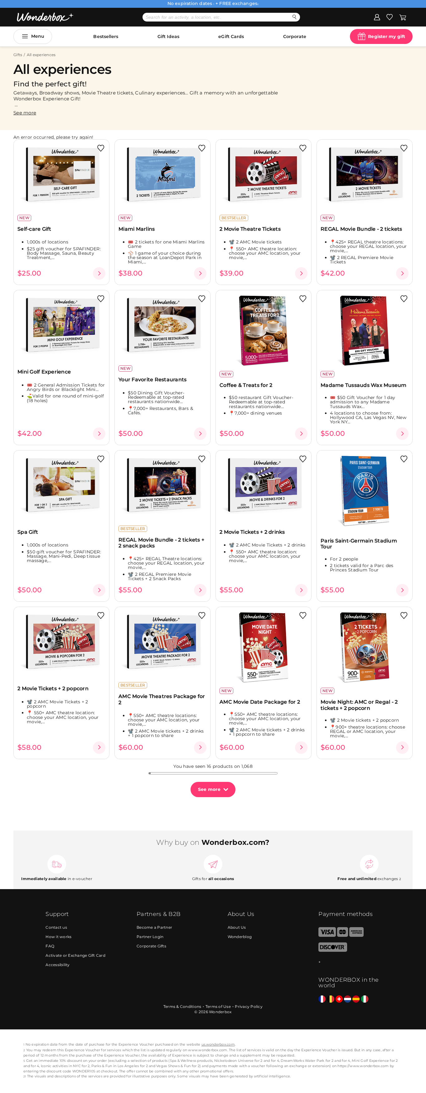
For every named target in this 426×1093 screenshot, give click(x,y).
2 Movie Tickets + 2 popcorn (53, 688)
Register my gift (386, 36)
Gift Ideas (168, 36)
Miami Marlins (137, 229)
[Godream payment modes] (349, 962)
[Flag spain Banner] (356, 999)
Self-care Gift (34, 229)
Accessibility (58, 964)
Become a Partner (154, 927)
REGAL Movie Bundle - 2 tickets (361, 229)
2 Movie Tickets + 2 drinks (252, 532)
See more (209, 789)
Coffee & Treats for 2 (246, 385)
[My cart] (402, 17)
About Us (237, 927)
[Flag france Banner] (322, 999)
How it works (58, 936)
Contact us (56, 927)
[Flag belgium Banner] (330, 999)
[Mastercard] (342, 935)
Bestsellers (105, 36)
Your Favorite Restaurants (152, 380)
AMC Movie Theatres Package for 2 (162, 699)
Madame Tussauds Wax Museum (364, 385)
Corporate (294, 36)
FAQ (50, 946)
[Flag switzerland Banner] (339, 999)
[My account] (377, 17)
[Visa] (327, 935)
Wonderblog (240, 936)
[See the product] (99, 273)
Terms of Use (218, 1006)
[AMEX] (356, 935)
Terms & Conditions (182, 1006)
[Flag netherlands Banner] (347, 999)
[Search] (294, 17)
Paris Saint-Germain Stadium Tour (359, 544)
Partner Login (150, 936)
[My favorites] (389, 17)
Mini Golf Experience (44, 372)
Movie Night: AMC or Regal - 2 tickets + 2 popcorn (359, 705)
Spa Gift (27, 532)
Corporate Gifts (151, 946)
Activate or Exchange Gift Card (75, 955)
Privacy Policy (249, 1006)
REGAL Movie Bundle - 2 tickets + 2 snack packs (161, 543)
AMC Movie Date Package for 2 (260, 702)
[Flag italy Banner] (364, 999)
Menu (37, 36)
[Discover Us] (332, 950)
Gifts (17, 54)
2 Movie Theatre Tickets (250, 229)
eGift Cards (231, 36)
